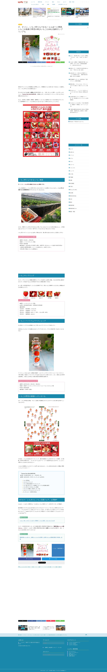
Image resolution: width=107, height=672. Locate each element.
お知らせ (72, 152)
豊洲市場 (40, 1)
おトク (64, 1)
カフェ (71, 158)
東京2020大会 (73, 195)
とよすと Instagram (73, 644)
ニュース (33, 1)
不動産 (53, 4)
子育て (71, 186)
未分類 (71, 192)
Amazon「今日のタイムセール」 (76, 121)
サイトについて (72, 651)
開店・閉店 (71, 1)
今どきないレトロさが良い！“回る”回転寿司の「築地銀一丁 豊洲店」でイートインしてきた (79, 105)
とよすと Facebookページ (74, 642)
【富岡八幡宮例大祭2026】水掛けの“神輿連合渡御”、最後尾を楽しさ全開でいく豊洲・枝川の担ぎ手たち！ (79, 111)
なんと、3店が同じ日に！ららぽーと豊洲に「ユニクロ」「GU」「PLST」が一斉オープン (79, 57)
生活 (43, 4)
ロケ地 (71, 174)
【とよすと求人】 (35, 4)
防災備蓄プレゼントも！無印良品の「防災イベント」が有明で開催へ (79, 80)
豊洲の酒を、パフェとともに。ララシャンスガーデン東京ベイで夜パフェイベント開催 (79, 86)
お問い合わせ (72, 655)
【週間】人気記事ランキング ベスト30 (53, 647)
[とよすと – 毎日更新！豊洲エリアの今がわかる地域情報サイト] (23, 3)
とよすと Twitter (72, 643)
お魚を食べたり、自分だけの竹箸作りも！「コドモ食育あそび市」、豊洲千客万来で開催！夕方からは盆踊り (79, 75)
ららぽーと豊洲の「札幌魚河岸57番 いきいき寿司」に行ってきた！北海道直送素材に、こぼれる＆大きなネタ (79, 64)
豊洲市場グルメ (73, 208)
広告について (72, 653)
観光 (53, 1)
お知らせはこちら (26, 645)
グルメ (58, 1)
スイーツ (72, 164)
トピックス (72, 167)
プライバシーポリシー (73, 652)
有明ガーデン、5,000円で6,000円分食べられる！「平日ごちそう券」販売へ (79, 69)
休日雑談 (72, 183)
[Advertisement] (41, 75)
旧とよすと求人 (73, 189)
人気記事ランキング (62, 4)
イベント (47, 1)
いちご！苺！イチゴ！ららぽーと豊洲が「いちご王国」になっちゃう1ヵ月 (37, 520)
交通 (48, 4)
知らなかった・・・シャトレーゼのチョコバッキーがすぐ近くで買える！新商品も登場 (79, 92)
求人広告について (72, 654)
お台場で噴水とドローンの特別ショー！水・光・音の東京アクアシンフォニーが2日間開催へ (79, 98)
